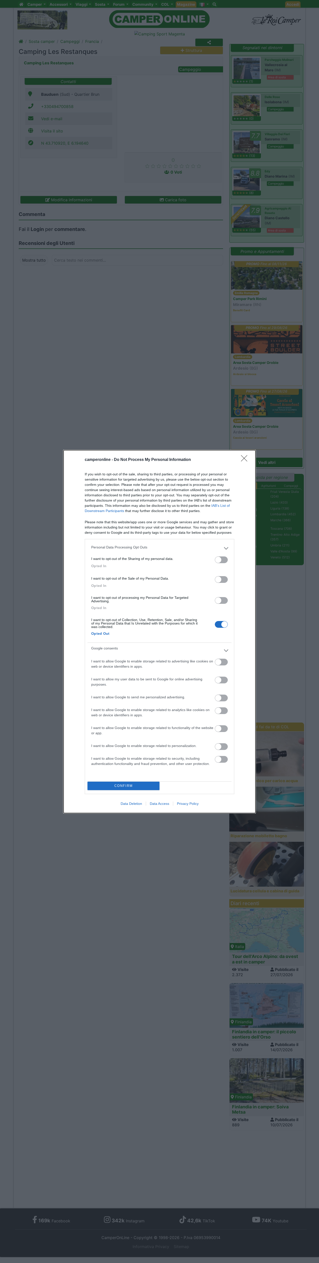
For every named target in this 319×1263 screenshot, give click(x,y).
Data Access (159, 804)
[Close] (245, 460)
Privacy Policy (188, 804)
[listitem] (159, 548)
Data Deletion (131, 804)
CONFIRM (123, 786)
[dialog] (159, 631)
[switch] (221, 559)
